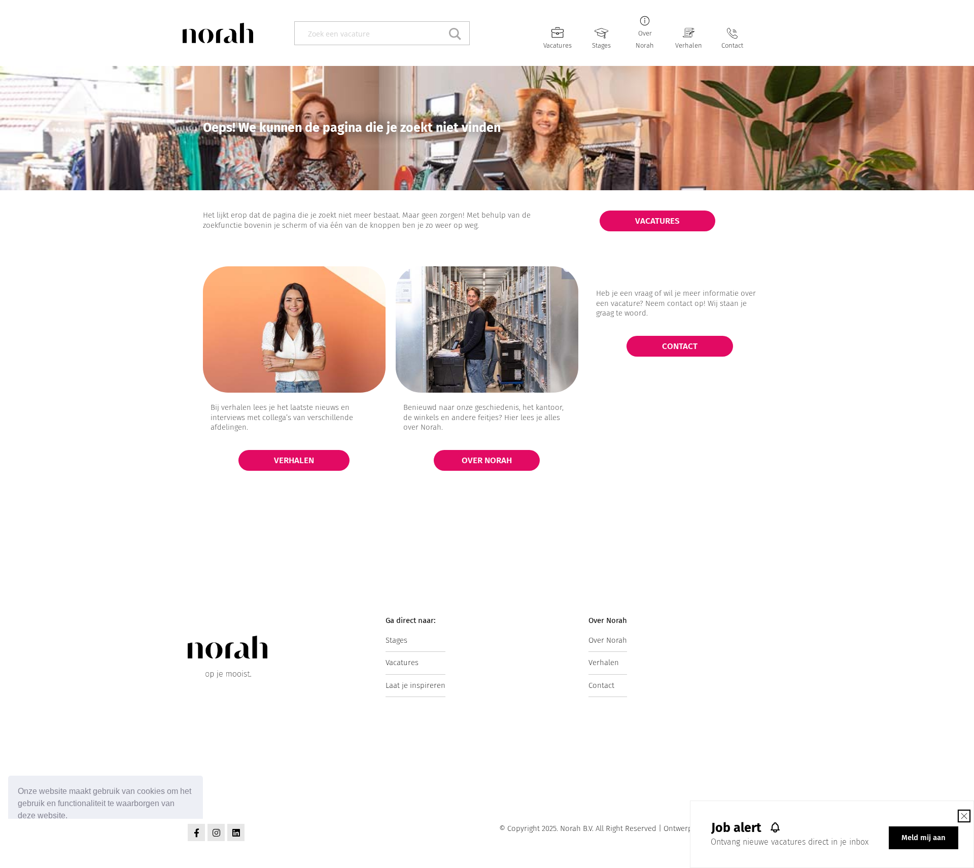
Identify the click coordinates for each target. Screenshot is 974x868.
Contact (732, 45)
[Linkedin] (236, 832)
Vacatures (557, 45)
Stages (601, 45)
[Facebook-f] (196, 832)
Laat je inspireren (415, 685)
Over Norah (607, 640)
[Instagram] (216, 832)
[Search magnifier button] (457, 33)
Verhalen (688, 45)
